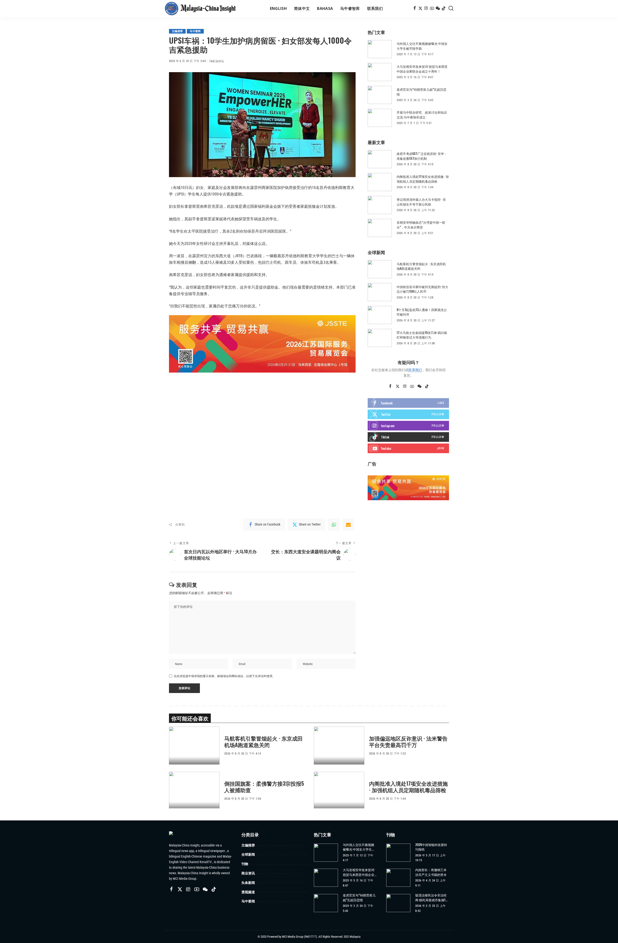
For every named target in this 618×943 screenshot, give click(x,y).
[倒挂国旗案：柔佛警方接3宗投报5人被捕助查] (194, 791)
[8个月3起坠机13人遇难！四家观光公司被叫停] (380, 315)
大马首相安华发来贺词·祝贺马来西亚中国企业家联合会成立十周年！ (422, 69)
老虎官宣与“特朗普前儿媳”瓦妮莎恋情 (421, 92)
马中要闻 (195, 31)
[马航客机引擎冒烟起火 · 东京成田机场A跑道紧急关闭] (380, 269)
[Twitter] (420, 8)
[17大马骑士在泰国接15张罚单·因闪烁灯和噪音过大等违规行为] (380, 338)
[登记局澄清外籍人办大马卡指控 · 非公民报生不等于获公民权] (380, 205)
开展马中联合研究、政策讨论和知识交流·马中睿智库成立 (422, 114)
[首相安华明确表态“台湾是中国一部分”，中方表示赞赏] (380, 228)
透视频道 (248, 892)
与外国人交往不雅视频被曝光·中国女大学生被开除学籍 (422, 46)
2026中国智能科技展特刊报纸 (431, 847)
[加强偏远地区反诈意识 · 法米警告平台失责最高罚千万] (339, 745)
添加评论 (218, 61)
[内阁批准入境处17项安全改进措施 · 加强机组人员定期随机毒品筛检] (380, 182)
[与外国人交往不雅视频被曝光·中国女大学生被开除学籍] (380, 49)
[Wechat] (438, 8)
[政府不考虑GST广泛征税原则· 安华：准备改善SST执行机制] (380, 159)
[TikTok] (444, 8)
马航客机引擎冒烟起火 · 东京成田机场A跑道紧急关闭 (421, 266)
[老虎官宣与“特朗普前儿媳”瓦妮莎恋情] (380, 95)
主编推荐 (177, 31)
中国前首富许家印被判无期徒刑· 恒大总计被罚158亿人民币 (422, 289)
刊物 (244, 863)
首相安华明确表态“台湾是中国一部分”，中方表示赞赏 (421, 224)
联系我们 (415, 370)
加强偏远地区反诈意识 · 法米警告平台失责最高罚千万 (408, 741)
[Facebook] (415, 8)
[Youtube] (408, 448)
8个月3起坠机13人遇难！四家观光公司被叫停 (422, 312)
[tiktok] (408, 437)
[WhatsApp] (334, 525)
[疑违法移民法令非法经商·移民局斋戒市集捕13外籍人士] (398, 903)
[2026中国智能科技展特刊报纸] (398, 853)
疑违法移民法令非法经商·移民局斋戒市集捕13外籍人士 (431, 897)
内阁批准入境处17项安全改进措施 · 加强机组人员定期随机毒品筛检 (423, 179)
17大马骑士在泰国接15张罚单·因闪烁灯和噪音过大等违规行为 (422, 335)
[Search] (451, 8)
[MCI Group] (200, 8)
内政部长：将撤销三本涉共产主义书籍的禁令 (431, 872)
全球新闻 (248, 854)
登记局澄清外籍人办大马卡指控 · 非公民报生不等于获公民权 (421, 202)
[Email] (348, 525)
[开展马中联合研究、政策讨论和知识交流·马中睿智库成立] (380, 118)
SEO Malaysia (352, 936)
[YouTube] (432, 8)
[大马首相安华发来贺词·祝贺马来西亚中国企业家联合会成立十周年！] (380, 72)
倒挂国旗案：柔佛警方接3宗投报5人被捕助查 (264, 786)
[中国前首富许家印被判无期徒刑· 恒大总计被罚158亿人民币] (380, 292)
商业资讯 (248, 873)
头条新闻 (248, 882)
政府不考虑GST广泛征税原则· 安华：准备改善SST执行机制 (422, 156)
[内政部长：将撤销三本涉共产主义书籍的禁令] (398, 878)
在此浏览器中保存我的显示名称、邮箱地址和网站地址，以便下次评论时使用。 (224, 676)
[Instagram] (426, 8)
